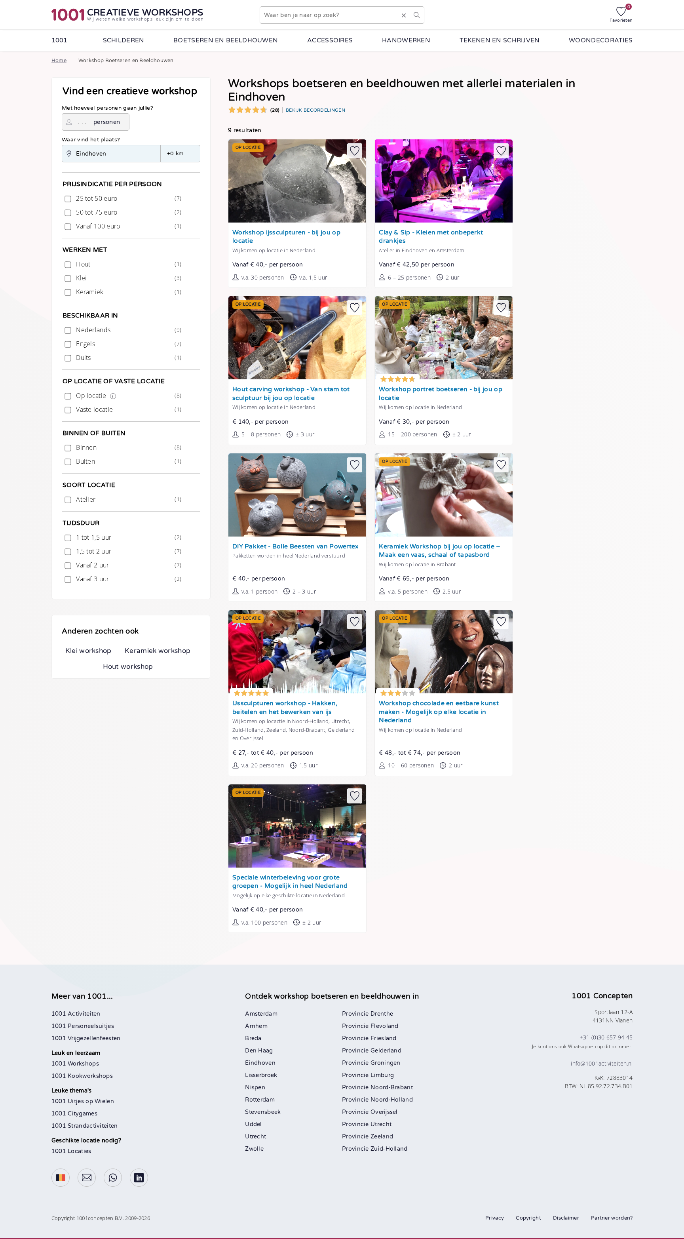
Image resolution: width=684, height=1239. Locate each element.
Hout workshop (128, 666)
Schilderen (123, 40)
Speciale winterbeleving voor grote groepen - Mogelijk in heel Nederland (290, 882)
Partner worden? (612, 1218)
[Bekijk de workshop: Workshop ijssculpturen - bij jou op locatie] (297, 181)
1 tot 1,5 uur (127, 537)
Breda (253, 1038)
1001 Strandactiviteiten (84, 1126)
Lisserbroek (261, 1075)
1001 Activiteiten (76, 1014)
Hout (127, 264)
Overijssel (384, 1112)
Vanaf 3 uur (127, 579)
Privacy (494, 1218)
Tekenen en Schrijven (500, 40)
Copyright (528, 1218)
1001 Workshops (75, 1063)
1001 (59, 40)
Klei (127, 278)
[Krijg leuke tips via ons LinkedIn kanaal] (139, 1178)
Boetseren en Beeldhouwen (225, 40)
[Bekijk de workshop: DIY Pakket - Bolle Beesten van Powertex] (297, 495)
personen (106, 122)
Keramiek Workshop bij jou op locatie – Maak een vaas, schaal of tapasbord (439, 551)
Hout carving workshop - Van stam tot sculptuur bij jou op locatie (291, 394)
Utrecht (255, 1136)
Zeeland (381, 1136)
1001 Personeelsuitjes (82, 1026)
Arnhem (256, 1026)
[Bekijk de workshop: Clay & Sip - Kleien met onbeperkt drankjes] (444, 181)
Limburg (382, 1075)
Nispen (255, 1087)
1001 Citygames (74, 1113)
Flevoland (384, 1026)
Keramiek (127, 291)
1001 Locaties (71, 1151)
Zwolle (254, 1149)
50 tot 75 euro (127, 212)
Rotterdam (260, 1099)
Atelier (127, 499)
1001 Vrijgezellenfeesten (86, 1038)
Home (58, 60)
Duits (127, 357)
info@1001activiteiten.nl (602, 1063)
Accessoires (330, 40)
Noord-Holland (391, 1099)
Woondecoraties (601, 40)
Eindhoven (260, 1063)
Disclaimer (566, 1218)
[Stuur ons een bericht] (87, 1178)
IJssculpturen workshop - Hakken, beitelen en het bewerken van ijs (284, 708)
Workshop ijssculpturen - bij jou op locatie (286, 237)
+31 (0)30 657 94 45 (606, 1037)
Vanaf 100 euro (127, 226)
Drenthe (381, 1014)
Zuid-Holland (389, 1149)
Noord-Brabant (391, 1087)
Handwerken (406, 40)
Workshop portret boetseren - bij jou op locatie (440, 394)
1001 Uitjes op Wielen (82, 1101)
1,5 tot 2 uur (127, 551)
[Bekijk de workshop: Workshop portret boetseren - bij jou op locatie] (444, 337)
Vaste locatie (127, 409)
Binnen (127, 447)
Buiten (127, 461)
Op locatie (127, 395)
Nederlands (127, 329)
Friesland (383, 1038)
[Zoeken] (417, 15)
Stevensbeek (263, 1112)
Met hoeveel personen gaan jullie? (107, 108)
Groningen (385, 1063)
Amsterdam (261, 1014)
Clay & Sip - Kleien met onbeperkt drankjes (431, 237)
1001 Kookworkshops (82, 1076)
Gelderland (385, 1050)
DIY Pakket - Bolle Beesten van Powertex (295, 546)
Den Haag (259, 1050)
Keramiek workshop (157, 651)
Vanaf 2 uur (127, 565)
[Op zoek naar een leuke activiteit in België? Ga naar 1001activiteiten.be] (60, 1178)
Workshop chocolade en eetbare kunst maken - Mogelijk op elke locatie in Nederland (439, 712)
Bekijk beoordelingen (315, 110)
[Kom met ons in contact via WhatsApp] (113, 1178)
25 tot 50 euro (127, 198)
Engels (127, 343)
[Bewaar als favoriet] (354, 150)
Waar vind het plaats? (91, 140)
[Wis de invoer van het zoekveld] (404, 15)
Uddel (253, 1124)
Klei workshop (88, 651)
